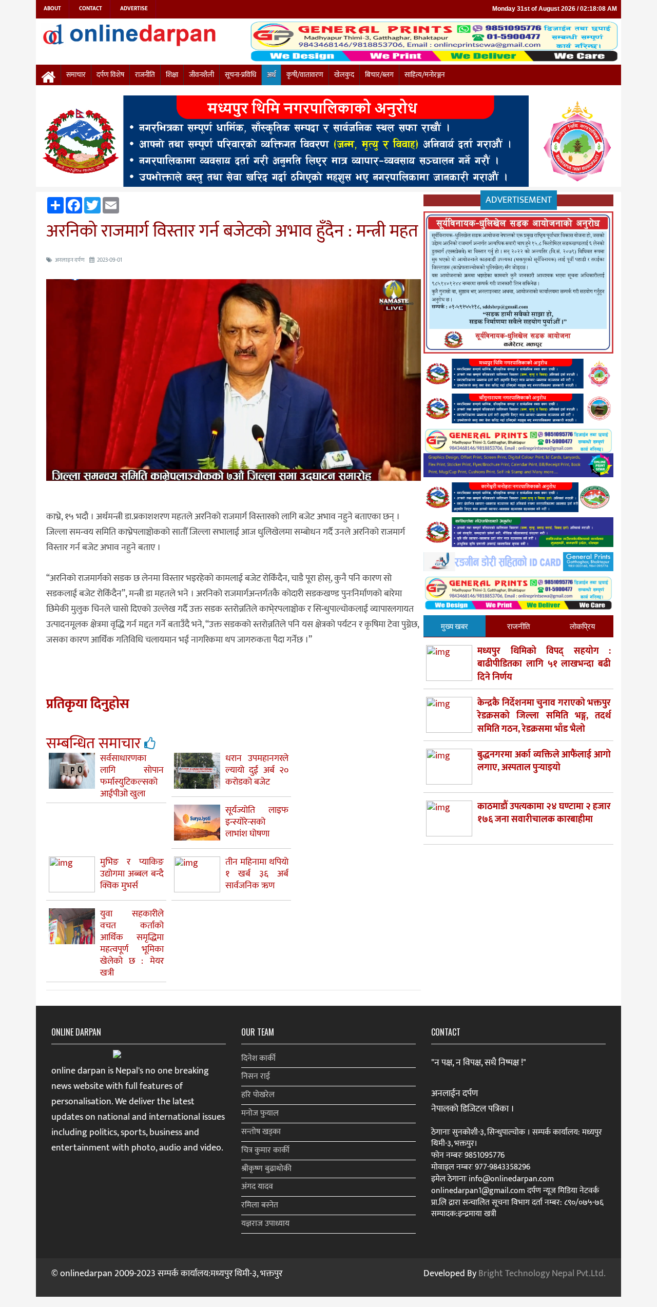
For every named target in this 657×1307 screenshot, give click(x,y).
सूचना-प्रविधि (240, 75)
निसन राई (255, 1076)
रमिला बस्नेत (259, 1205)
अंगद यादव (257, 1187)
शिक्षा (172, 75)
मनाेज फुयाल (260, 1113)
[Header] (518, 595)
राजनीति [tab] (518, 625)
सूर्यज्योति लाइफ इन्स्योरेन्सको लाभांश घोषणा (257, 822)
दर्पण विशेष (110, 75)
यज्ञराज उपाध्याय (265, 1224)
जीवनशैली (201, 75)
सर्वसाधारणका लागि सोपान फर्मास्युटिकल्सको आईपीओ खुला (132, 776)
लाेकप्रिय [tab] (582, 625)
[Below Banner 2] (518, 455)
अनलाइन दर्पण (70, 260)
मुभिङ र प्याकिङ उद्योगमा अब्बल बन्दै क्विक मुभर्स (132, 873)
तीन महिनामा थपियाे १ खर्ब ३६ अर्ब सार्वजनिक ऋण (257, 873)
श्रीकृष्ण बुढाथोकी (266, 1169)
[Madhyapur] (328, 143)
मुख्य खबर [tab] (454, 625)
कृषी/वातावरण (304, 75)
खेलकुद (344, 75)
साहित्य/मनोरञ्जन (424, 75)
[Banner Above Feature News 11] (518, 499)
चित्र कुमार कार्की (265, 1150)
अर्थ (271, 75)
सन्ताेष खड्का (261, 1132)
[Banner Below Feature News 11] (518, 564)
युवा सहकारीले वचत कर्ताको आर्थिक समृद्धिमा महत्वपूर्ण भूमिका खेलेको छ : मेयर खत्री (132, 943)
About (52, 8)
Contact (90, 8)
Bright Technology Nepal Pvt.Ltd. (542, 1273)
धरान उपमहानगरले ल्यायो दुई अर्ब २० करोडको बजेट (257, 770)
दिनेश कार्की (258, 1058)
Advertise (134, 8)
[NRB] (518, 284)
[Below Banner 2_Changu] (518, 410)
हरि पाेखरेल (258, 1095)
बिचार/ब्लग (379, 75)
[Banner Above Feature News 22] (518, 534)
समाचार (76, 75)
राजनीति (145, 75)
